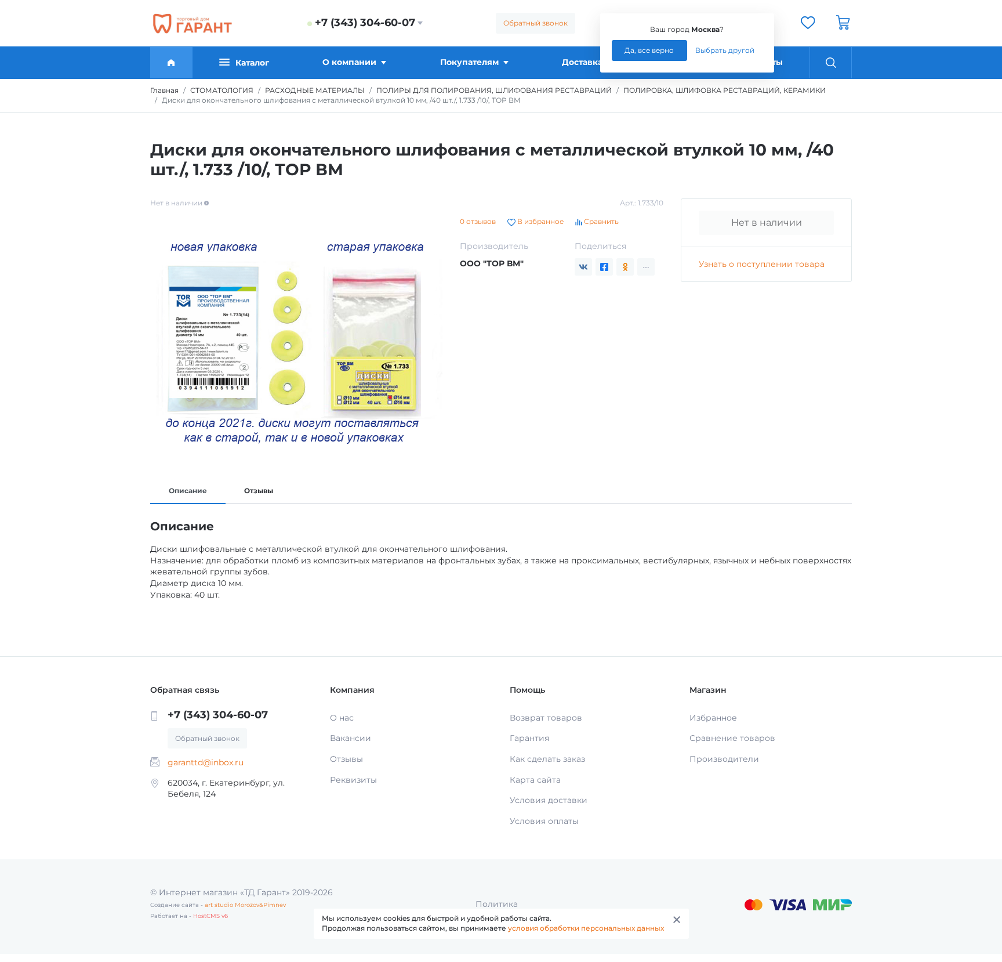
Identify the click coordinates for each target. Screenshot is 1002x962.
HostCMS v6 (210, 916)
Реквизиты (353, 780)
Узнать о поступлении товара (762, 264)
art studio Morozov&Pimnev (245, 905)
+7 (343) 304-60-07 (365, 22)
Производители (724, 759)
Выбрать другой (724, 50)
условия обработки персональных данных (586, 928)
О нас (342, 718)
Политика (496, 904)
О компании (349, 62)
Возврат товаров (546, 718)
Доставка (582, 62)
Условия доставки (548, 800)
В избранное (539, 221)
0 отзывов (478, 221)
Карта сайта (535, 780)
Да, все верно (649, 50)
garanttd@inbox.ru (206, 762)
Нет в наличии (766, 222)
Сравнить (600, 221)
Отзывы (258, 490)
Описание (188, 490)
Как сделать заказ (547, 759)
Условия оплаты (544, 821)
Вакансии (350, 738)
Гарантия (529, 738)
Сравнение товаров (732, 738)
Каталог (252, 62)
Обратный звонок (535, 23)
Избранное (713, 718)
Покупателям (469, 62)
